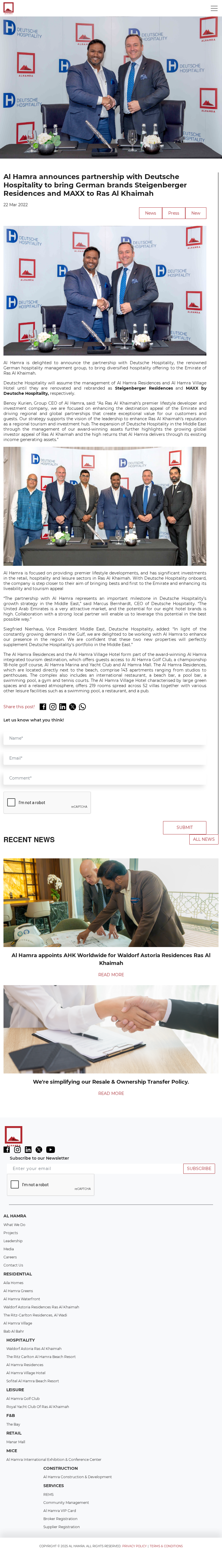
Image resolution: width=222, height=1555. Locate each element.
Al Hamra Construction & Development (77, 1477)
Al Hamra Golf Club (23, 1398)
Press (173, 213)
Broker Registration (60, 1519)
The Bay (13, 1424)
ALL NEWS (204, 839)
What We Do (14, 1225)
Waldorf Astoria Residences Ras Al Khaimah (41, 1307)
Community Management (66, 1502)
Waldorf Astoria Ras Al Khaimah (34, 1348)
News (150, 213)
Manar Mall (15, 1442)
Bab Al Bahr (13, 1331)
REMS (48, 1494)
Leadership (13, 1241)
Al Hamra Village (17, 1323)
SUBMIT (185, 827)
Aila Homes (13, 1283)
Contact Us (13, 1265)
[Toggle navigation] (214, 8)
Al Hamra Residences (24, 1365)
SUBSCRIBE (199, 1168)
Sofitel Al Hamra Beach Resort (32, 1381)
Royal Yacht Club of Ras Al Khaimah (37, 1407)
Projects (10, 1233)
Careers (10, 1257)
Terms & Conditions (166, 1546)
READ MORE (111, 974)
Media (8, 1249)
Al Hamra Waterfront (21, 1299)
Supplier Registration (61, 1527)
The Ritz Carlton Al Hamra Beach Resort (41, 1357)
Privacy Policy (134, 1546)
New (195, 213)
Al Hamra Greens (18, 1291)
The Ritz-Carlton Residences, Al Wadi (35, 1315)
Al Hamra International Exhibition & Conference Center (53, 1459)
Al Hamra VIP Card (59, 1511)
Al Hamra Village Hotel (25, 1373)
